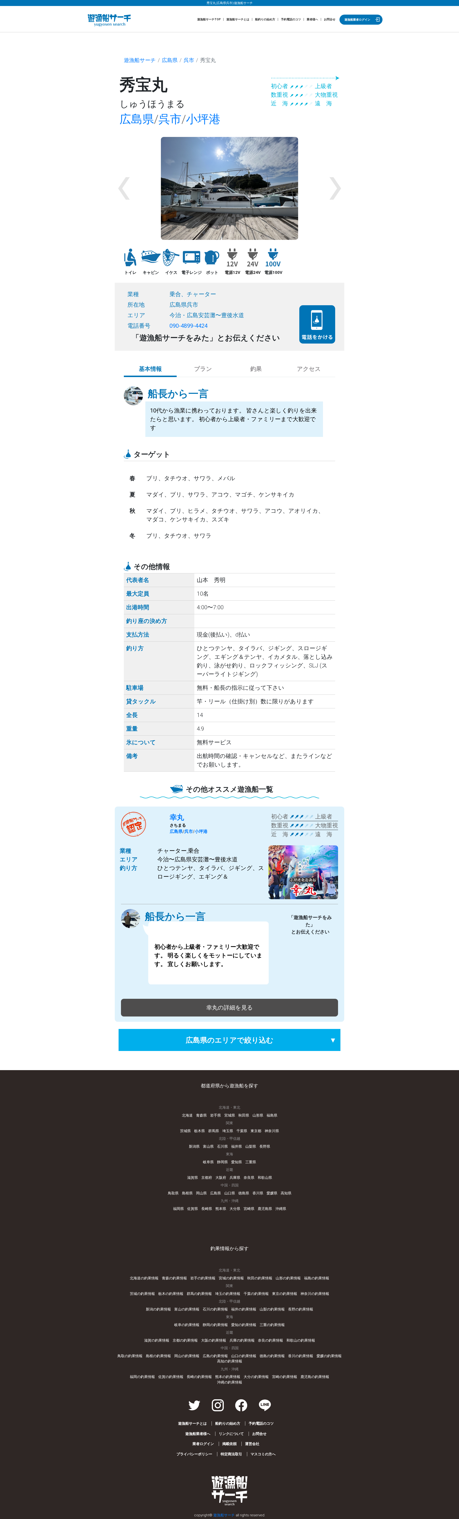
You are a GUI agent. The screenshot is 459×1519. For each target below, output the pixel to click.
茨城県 (185, 1131)
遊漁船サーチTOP (209, 19)
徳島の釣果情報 (272, 1356)
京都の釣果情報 (185, 1340)
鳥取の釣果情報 (129, 1356)
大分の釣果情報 (256, 1377)
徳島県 (243, 1193)
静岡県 (222, 1162)
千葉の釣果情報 (256, 1294)
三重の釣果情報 (272, 1325)
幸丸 (177, 817)
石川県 (222, 1146)
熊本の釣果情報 (227, 1377)
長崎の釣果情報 (199, 1377)
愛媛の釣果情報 (329, 1356)
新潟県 (194, 1146)
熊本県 (220, 1209)
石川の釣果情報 (215, 1309)
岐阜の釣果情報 (186, 1325)
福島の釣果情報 (316, 1278)
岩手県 (215, 1115)
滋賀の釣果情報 (156, 1340)
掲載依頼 (229, 1444)
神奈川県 (272, 1131)
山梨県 (250, 1146)
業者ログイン (203, 1444)
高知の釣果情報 (229, 1361)
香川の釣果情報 (300, 1356)
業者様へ (312, 19)
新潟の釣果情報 (158, 1309)
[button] (124, 188)
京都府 (206, 1177)
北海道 (187, 1115)
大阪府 (220, 1177)
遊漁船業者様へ (197, 1434)
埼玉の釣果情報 (227, 1294)
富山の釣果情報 (186, 1309)
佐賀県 (192, 1209)
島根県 (187, 1193)
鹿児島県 (265, 1209)
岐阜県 (208, 1162)
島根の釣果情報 (158, 1356)
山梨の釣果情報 (272, 1309)
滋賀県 (192, 1177)
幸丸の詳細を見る (229, 1007)
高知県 (286, 1193)
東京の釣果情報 (284, 1294)
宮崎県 (249, 1209)
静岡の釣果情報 (215, 1325)
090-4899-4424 (188, 325)
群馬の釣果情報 (199, 1294)
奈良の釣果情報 (270, 1340)
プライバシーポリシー (194, 1454)
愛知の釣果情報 (243, 1325)
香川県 (257, 1193)
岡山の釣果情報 (186, 1356)
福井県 (236, 1146)
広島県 (170, 60)
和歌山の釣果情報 (300, 1340)
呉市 (189, 60)
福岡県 (178, 1209)
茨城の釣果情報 (142, 1294)
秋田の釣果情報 (259, 1278)
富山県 (208, 1146)
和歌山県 (265, 1177)
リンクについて (231, 1434)
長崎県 (206, 1209)
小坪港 (203, 119)
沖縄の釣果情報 (229, 1382)
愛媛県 (272, 1193)
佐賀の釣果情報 (170, 1377)
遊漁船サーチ (140, 60)
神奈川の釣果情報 (315, 1294)
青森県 (201, 1115)
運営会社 (252, 1444)
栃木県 (199, 1131)
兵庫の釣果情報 (242, 1340)
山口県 (229, 1193)
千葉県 (241, 1131)
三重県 (250, 1162)
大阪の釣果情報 (213, 1340)
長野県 (264, 1146)
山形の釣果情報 (288, 1278)
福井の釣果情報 (243, 1309)
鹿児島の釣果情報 (315, 1377)
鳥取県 (173, 1193)
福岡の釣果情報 (142, 1377)
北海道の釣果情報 (144, 1278)
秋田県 (243, 1115)
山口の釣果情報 (243, 1356)
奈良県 (249, 1177)
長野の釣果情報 (300, 1309)
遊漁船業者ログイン (357, 19)
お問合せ (329, 19)
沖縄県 (280, 1209)
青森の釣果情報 (174, 1278)
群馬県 (213, 1131)
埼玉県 (227, 1131)
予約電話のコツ (291, 19)
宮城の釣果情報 (231, 1278)
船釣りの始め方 (265, 19)
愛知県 (236, 1162)
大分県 (235, 1209)
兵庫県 (235, 1177)
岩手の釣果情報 (202, 1278)
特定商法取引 (231, 1454)
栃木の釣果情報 (170, 1294)
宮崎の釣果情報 (284, 1377)
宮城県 (229, 1115)
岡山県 (201, 1193)
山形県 (257, 1115)
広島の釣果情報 (215, 1356)
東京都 (256, 1131)
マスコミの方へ (263, 1454)
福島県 (272, 1115)
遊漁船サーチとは (237, 19)
